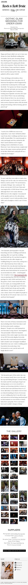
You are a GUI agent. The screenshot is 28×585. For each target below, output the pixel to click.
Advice (12, 10)
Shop (13, 11)
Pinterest (19, 567)
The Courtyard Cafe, (20, 275)
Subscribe (4, 1)
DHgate (18, 541)
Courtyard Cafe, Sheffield (18, 539)
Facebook (19, 563)
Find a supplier (20, 10)
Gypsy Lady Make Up (18, 543)
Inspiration (5, 10)
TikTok (18, 569)
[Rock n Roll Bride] (14, 6)
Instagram (19, 565)
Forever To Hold (16, 545)
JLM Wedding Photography (17, 28)
